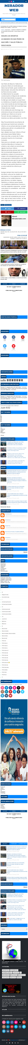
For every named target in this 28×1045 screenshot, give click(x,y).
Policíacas (3, 566)
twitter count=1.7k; (5, 581)
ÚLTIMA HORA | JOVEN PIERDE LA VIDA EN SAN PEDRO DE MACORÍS (14, 278)
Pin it (9, 212)
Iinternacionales (7, 604)
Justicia (4, 619)
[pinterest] (12, 1043)
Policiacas (5, 653)
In (2, 607)
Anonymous (7, 519)
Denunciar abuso (5, 507)
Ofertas (2, 435)
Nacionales (7, 29)
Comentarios (23, 843)
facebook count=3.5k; (6, 577)
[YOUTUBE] (15, 1)
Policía (4, 640)
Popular (14, 843)
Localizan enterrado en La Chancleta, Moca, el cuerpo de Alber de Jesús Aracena (15, 488)
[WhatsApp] (21, 1042)
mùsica (4, 623)
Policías (4, 672)
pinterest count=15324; (6, 580)
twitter (2, 430)
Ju (2, 616)
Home (2, 29)
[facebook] (9, 1)
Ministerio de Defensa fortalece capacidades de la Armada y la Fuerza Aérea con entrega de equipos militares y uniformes (17, 480)
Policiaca (4, 643)
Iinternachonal (6, 602)
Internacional (6, 609)
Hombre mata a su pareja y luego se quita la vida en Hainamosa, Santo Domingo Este (17, 449)
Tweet (9, 208)
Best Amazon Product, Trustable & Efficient (14, 531)
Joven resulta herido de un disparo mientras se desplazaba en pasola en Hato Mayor (17, 495)
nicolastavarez (8, 514)
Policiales (5, 670)
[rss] (15, 1043)
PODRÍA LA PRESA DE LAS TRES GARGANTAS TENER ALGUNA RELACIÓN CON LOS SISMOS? (15, 443)
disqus (13, 284)
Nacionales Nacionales (9, 633)
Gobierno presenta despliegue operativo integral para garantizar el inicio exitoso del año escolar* (14, 251)
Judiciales (3, 569)
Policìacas (5, 657)
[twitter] (13, 1)
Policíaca (5, 645)
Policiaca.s (5, 650)
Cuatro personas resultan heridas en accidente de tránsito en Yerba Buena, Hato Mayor (13, 264)
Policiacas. (5, 665)
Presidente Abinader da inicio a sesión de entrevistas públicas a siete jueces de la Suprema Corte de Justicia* (17, 472)
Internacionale (6, 611)
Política (2, 567)
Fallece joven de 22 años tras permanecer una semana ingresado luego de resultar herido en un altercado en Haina (16, 455)
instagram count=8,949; (6, 579)
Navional (4, 638)
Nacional (4, 628)
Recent (5, 843)
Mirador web (14, 8)
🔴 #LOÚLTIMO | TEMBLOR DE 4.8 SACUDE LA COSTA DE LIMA (16, 919)
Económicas (3, 568)
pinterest (3, 789)
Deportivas (3, 563)
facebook (22, 284)
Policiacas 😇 (6, 662)
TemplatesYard (14, 1040)
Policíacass (5, 667)
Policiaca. (5, 648)
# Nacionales (8, 205)
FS (25, 1040)
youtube (2, 806)
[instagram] (11, 1)
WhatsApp (3, 793)
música (4, 621)
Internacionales (4, 571)
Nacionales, (20, 49)
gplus (2, 431)
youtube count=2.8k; (5, 582)
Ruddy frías (7, 525)
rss (1, 428)
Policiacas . (5, 660)
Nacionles (5, 636)
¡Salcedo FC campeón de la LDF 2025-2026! (11, 387)
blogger (5, 284)
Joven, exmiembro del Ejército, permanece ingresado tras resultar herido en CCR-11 (16, 462)
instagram (3, 432)
